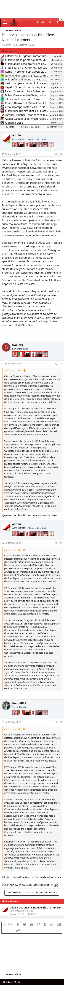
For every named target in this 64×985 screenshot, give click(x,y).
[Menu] (5, 22)
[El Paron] (21, 149)
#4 (60, 721)
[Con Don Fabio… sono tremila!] (33, 149)
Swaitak (17, 345)
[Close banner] (61, 19)
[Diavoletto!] (15, 149)
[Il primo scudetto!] (21, 359)
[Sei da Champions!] (27, 149)
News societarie (25, 910)
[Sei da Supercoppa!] (39, 149)
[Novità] (49, 22)
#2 (60, 363)
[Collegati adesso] (8, 141)
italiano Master (13, 982)
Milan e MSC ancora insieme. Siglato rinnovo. (35, 907)
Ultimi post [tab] (8, 51)
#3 (60, 542)
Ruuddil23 (19, 703)
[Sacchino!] (45, 149)
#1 (60, 154)
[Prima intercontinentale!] (51, 149)
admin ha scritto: (13, 370)
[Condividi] (56, 154)
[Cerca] (57, 22)
